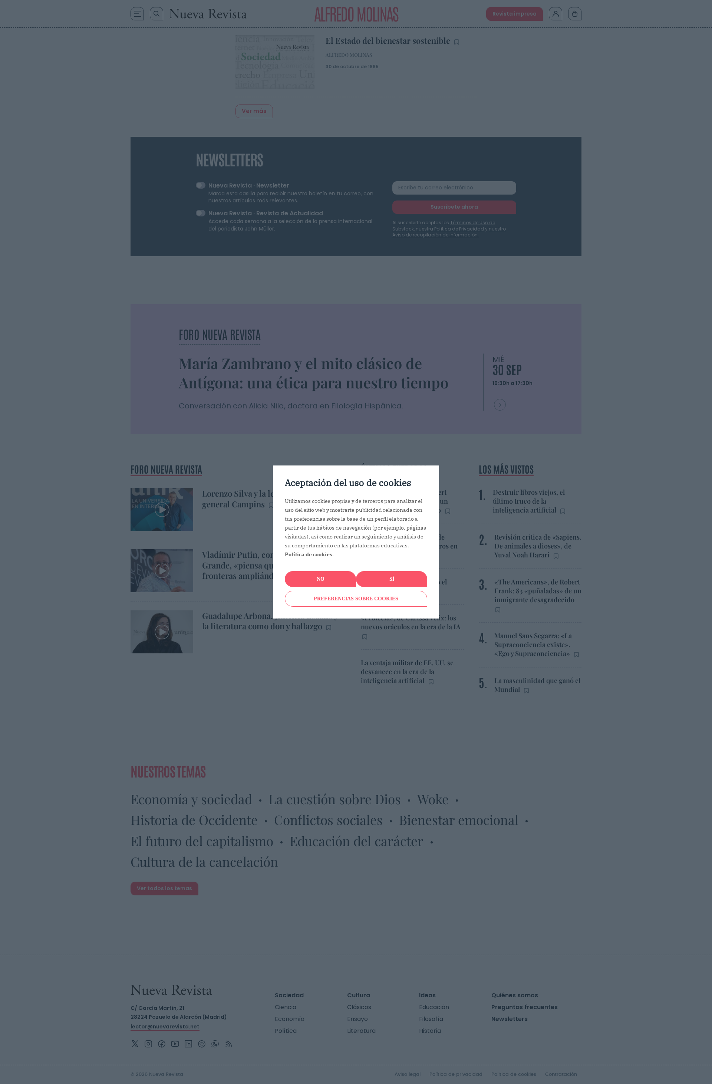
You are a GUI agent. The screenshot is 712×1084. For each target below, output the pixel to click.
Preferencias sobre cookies (356, 598)
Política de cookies (308, 554)
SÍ (391, 579)
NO (320, 579)
